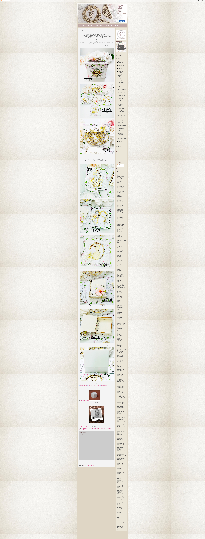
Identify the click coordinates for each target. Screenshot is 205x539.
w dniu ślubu (119, 508)
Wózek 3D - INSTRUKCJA (121, 136)
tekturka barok (119, 378)
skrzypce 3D (119, 362)
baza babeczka (119, 186)
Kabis (118, 269)
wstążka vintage (120, 521)
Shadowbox (119, 355)
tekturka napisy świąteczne (119, 413)
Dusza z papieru (120, 247)
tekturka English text (120, 388)
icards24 (118, 264)
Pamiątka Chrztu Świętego (121, 113)
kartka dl (118, 280)
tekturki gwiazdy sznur (121, 483)
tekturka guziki (119, 395)
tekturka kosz (119, 403)
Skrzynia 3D (119, 361)
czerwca (119, 71)
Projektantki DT (90, 25)
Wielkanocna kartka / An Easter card (121, 100)
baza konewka (119, 209)
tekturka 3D (119, 374)
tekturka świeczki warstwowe (120, 449)
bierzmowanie (119, 228)
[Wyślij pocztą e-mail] (91, 426)
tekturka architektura (120, 375)
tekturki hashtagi (120, 485)
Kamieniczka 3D (120, 271)
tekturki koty (119, 486)
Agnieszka (119, 171)
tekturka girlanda (120, 392)
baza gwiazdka (119, 197)
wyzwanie (119, 523)
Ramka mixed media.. (122, 95)
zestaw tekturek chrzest (121, 528)
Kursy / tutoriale (109, 25)
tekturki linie (119, 487)
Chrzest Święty (119, 236)
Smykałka (119, 364)
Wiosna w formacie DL (122, 125)
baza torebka (119, 225)
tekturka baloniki (120, 376)
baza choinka (119, 190)
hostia (118, 261)
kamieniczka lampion (120, 273)
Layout (118, 302)
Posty (119, 164)
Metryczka (119, 312)
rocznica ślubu (119, 351)
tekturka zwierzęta (120, 467)
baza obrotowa (119, 216)
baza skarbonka (120, 224)
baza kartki (119, 206)
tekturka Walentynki (120, 454)
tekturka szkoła (119, 442)
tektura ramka (119, 369)
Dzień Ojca (119, 255)
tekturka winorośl (120, 459)
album (118, 172)
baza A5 (118, 183)
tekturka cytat (119, 382)
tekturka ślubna (120, 444)
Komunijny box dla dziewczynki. (121, 109)
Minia (118, 313)
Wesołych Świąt (121, 122)
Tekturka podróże (120, 426)
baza (118, 182)
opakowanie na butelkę (121, 321)
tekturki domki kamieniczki (119, 479)
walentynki (119, 509)
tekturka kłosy (119, 401)
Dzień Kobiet (119, 251)
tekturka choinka (120, 381)
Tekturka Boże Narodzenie (119, 380)
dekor (118, 242)
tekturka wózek (119, 460)
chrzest (118, 235)
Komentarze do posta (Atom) (88, 465)
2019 (118, 61)
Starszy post (111, 463)
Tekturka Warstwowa (120, 455)
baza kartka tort (120, 205)
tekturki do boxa (120, 474)
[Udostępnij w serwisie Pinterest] (95, 426)
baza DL (118, 192)
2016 (118, 147)
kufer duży (119, 297)
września (120, 66)
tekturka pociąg (120, 425)
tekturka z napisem (120, 462)
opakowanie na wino (121, 92)
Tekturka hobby (120, 396)
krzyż (118, 295)
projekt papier (119, 334)
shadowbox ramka (120, 356)
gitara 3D (118, 260)
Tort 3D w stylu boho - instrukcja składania (122, 103)
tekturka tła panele (120, 450)
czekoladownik (119, 239)
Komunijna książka (121, 132)
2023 (118, 55)
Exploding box (84, 428)
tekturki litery (119, 490)
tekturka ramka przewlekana (119, 434)
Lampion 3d (119, 301)
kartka (118, 279)
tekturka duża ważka (120, 386)
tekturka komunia (104, 428)
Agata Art (118, 170)
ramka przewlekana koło (121, 349)
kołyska (118, 291)
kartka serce (119, 284)
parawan (118, 327)
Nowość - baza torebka (120, 78)
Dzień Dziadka (119, 250)
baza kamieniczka (120, 200)
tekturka (118, 371)
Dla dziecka (119, 245)
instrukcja (119, 266)
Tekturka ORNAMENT (121, 419)
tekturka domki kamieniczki (119, 384)
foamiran (118, 259)
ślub (118, 365)
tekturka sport (119, 439)
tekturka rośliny (119, 435)
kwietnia (119, 74)
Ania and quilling (120, 178)
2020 (118, 59)
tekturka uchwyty (120, 453)
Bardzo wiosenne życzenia (121, 129)
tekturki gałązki (119, 480)
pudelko (118, 338)
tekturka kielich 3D (120, 397)
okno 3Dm (119, 319)
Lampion (118, 300)
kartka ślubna (119, 288)
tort (117, 503)
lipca (119, 69)
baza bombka (119, 188)
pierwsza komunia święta (121, 329)
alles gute (119, 175)
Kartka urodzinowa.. (121, 126)
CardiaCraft (119, 234)
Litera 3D (118, 304)
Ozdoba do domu (120, 324)
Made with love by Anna (95, 428)
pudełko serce (119, 345)
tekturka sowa (119, 438)
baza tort (118, 226)
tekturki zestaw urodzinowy (119, 499)
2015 (118, 149)
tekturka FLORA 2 (120, 390)
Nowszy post (82, 463)
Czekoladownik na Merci (121, 240)
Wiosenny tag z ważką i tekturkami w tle (122, 120)
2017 (118, 146)
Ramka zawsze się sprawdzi (121, 76)
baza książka (119, 212)
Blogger (110, 535)
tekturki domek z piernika (121, 476)
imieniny (118, 265)
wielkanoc (119, 516)
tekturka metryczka (120, 407)
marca (119, 140)
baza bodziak (119, 187)
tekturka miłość (119, 408)
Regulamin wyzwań (99, 25)
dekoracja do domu (120, 243)
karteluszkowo (119, 277)
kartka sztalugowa (120, 287)
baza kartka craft (120, 202)
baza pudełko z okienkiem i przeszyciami (121, 220)
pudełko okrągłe (120, 344)
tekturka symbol (82, 429)
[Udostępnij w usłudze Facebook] (94, 426)
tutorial (118, 504)
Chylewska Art (119, 237)
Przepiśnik (119, 335)
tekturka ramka (119, 430)
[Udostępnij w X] (93, 426)
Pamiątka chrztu (121, 98)
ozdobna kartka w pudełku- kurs (121, 111)
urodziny (118, 507)
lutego (119, 141)
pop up (118, 333)
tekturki (118, 468)
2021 (118, 58)
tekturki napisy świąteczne (119, 492)
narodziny (119, 317)
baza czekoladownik (120, 191)
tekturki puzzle (119, 493)
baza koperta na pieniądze (120, 211)
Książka (118, 296)
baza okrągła (119, 217)
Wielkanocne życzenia (122, 123)
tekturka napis (109, 428)
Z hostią (119, 87)
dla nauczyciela (120, 246)
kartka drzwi (119, 281)
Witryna (118, 517)
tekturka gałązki (120, 391)
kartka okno (119, 282)
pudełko (118, 339)
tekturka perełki (120, 424)
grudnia (119, 62)
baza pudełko (119, 218)
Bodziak (118, 229)
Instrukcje (116, 25)
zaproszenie (119, 526)
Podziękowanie (119, 331)
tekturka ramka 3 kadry (121, 431)
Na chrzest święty (121, 86)
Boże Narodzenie (120, 232)
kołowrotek (119, 290)
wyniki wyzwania (120, 522)
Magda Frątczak (120, 307)
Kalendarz (119, 270)
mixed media (119, 314)
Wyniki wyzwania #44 (121, 115)
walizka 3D (119, 512)
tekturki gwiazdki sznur (121, 481)
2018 (118, 144)
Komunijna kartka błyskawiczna (121, 134)
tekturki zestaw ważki (120, 500)
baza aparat (119, 185)
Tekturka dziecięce (120, 387)
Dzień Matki (119, 252)
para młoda (119, 325)
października (120, 65)
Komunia (89, 428)
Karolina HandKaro (120, 276)
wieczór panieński (120, 514)
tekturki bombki (119, 472)
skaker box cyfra (120, 360)
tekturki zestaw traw (120, 497)
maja (119, 72)
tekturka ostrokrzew (120, 421)
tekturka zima (119, 464)
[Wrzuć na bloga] (92, 426)
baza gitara (119, 196)
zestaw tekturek (120, 527)
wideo (118, 513)
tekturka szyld (119, 443)
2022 (118, 56)
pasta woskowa (120, 328)
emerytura (119, 256)
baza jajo (118, 199)
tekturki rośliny (119, 469)
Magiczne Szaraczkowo (121, 308)
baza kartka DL (119, 204)
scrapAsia (119, 352)
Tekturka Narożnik (120, 414)
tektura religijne (120, 370)
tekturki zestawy (120, 502)
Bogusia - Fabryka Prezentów (120, 231)
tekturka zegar (119, 463)
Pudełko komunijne (121, 130)
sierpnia (119, 68)
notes (118, 318)
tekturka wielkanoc (120, 458)
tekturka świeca (120, 447)
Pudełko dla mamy (121, 82)
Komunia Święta (121, 96)
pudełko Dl (119, 340)
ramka (118, 346)
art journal (119, 181)
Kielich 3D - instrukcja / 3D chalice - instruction (122, 117)
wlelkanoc (119, 518)
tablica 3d (119, 366)
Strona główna (82, 25)
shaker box (119, 357)
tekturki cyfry (119, 473)
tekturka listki (119, 406)
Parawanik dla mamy (121, 106)
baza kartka (119, 201)
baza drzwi (119, 195)
